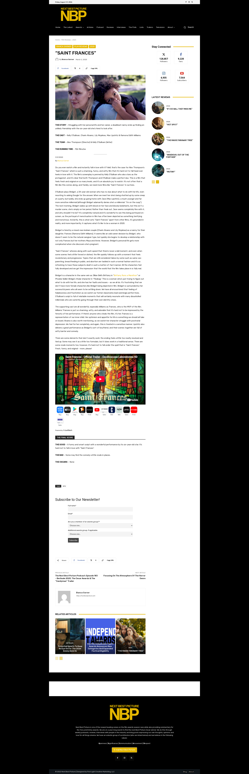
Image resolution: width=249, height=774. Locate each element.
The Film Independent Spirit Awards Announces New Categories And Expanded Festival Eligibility (100, 647)
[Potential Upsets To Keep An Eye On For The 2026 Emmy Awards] (70, 636)
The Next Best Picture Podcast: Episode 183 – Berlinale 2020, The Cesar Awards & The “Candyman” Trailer (76, 578)
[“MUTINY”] (158, 170)
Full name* (72, 506)
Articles (69, 643)
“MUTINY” (170, 172)
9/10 (64, 486)
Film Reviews (66, 40)
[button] (188, 27)
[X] (192, 2)
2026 (130, 647)
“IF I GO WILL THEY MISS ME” (179, 109)
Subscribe (182, 72)
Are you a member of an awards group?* (84, 522)
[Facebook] (186, 2)
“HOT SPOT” (172, 124)
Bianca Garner (63, 46)
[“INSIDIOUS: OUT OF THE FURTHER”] (158, 154)
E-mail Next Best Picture (124, 750)
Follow (164, 53)
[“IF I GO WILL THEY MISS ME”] (158, 107)
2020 (74, 40)
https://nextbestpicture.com (85, 596)
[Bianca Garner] (57, 59)
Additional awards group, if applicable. (83, 530)
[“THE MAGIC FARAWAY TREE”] (131, 636)
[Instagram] (189, 2)
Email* (70, 514)
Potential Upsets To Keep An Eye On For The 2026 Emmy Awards (70, 648)
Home (57, 40)
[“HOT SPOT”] (158, 123)
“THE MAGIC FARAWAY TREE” (130, 651)
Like (180, 53)
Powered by (59, 430)
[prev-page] (56, 658)
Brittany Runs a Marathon (125, 275)
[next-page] (61, 658)
